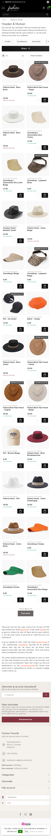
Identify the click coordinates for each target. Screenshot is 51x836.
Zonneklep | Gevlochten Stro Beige (37, 588)
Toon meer (25, 613)
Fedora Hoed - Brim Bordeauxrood (36, 454)
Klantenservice (25, 719)
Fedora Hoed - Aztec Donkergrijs (36, 499)
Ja (20, 831)
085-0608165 (12, 753)
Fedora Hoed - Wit (11, 498)
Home (4, 20)
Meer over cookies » (37, 831)
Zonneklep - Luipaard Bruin (36, 181)
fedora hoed (41, 642)
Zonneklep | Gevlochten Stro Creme (34, 135)
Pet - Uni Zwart (9, 319)
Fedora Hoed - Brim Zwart (11, 363)
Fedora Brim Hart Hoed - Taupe (37, 88)
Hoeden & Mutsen (16, 20)
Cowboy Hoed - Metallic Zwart (10, 229)
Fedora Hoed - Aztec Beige (36, 229)
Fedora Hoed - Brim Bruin (11, 88)
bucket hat (24, 630)
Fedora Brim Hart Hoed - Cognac (13, 409)
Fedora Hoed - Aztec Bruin (12, 545)
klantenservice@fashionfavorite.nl (19, 760)
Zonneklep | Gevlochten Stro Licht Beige (12, 182)
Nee (26, 831)
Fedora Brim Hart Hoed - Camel (37, 363)
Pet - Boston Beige (11, 453)
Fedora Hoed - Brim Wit (11, 134)
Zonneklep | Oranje (35, 544)
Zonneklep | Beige (11, 273)
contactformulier (27, 665)
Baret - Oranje (33, 319)
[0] (48, 7)
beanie (43, 630)
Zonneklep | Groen (11, 587)
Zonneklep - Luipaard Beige (36, 274)
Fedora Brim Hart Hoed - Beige (37, 409)
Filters (24, 48)
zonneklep (23, 645)
